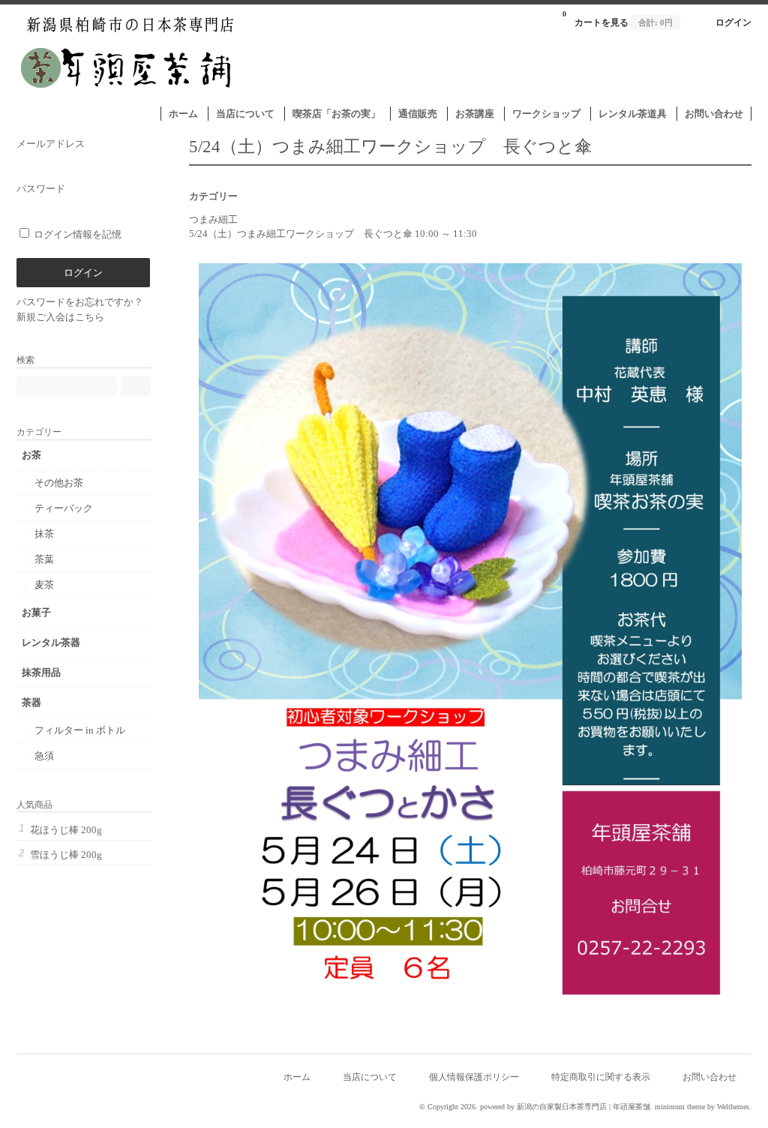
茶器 (31, 702)
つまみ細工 (213, 219)
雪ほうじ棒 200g (66, 854)
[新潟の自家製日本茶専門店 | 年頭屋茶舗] (127, 98)
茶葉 (44, 559)
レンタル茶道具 (632, 113)
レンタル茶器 (51, 642)
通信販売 (417, 113)
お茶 (31, 454)
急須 (44, 755)
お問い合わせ (714, 113)
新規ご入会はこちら (60, 316)
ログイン (734, 23)
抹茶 (44, 533)
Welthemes (733, 1106)
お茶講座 (474, 113)
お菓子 (36, 612)
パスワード (40, 188)
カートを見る (617, 19)
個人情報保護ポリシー (474, 1077)
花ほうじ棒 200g (66, 830)
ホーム (183, 113)
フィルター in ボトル (79, 730)
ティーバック (63, 508)
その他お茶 (58, 482)
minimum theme (680, 1106)
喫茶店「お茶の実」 (336, 113)
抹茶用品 (41, 672)
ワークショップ (546, 113)
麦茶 (44, 584)
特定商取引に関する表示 (600, 1077)
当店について (245, 113)
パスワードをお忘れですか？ (79, 302)
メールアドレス (50, 143)
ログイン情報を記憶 (77, 234)
